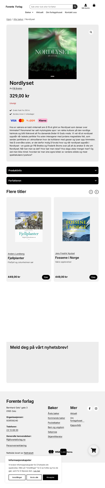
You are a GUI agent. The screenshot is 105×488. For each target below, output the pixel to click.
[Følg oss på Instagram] (96, 408)
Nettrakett (28, 453)
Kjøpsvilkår (75, 425)
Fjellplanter (16, 258)
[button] (91, 32)
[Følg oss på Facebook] (89, 408)
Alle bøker (18, 19)
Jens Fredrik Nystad (65, 253)
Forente (14, 6)
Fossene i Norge (67, 258)
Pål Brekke (17, 88)
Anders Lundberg (16, 253)
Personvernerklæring (16, 445)
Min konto (86, 8)
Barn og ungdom (56, 427)
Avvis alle (34, 477)
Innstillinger (17, 477)
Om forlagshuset (76, 419)
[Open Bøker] (33, 12)
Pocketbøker (54, 422)
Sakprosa (52, 432)
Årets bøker (53, 413)
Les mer (36, 471)
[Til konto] (85, 5)
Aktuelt (73, 413)
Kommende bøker (56, 418)
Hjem (8, 19)
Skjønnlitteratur (55, 436)
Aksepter (50, 477)
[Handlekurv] (95, 5)
